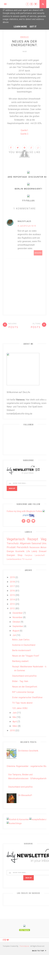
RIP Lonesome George (23, 692)
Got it (33, 26)
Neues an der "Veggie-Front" (25, 656)
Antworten (38, 253)
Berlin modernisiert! (28, 188)
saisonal (36, 543)
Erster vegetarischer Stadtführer (27, 697)
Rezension (34, 547)
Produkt (11, 547)
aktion (43, 547)
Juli (14, 635)
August (16, 630)
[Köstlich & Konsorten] (18, 819)
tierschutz (13, 543)
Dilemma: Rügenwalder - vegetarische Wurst (28, 766)
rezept (32, 539)
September (18, 626)
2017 (12, 586)
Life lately (31, 551)
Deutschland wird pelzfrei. (24, 676)
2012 (12, 608)
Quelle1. (24, 130)
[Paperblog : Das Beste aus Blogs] (28, 517)
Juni (14, 712)
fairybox (28, 555)
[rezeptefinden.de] (38, 819)
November (17, 617)
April (15, 721)
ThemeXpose (24, 946)
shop (20, 555)
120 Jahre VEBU (19, 708)
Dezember (18, 613)
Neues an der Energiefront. (24, 686)
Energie (24, 37)
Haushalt (28, 559)
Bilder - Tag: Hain (20, 681)
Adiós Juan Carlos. (21, 639)
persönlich (23, 547)
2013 (12, 604)
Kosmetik (19, 551)
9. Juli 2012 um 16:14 (27, 226)
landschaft (40, 555)
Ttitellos (28, 200)
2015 (12, 595)
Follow (39, 511)
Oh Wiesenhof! (25, 795)
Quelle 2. (24, 134)
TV (23, 559)
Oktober (16, 622)
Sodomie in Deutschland (23, 645)
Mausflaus (24, 221)
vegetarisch (16, 539)
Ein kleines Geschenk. (28, 750)
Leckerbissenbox (14, 559)
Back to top (38, 951)
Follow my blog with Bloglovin (21, 511)
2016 (12, 590)
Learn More (20, 26)
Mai (14, 717)
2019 (12, 577)
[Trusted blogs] (14, 823)
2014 (12, 599)
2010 (12, 730)
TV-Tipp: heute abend (22, 703)
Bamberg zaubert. (20, 661)
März (15, 726)
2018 (12, 581)
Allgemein (25, 543)
